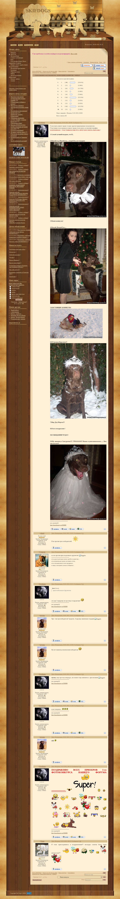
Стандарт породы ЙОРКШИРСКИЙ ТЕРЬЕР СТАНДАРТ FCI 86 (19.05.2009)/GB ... (16, 208)
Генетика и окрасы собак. (16, 167)
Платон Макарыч (14, 260)
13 (83, 584)
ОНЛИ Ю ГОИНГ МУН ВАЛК (18, 157)
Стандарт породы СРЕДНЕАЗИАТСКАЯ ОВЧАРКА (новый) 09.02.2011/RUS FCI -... (18, 193)
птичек (14, 290)
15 (83, 645)
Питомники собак (16, 123)
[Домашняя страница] (72, 529)
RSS (104, 62)
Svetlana (42, 123)
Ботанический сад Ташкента (19, 137)
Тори (42, 841)
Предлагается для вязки (24, 230)
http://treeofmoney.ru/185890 (58, 525)
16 (83, 674)
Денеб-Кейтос (15, 310)
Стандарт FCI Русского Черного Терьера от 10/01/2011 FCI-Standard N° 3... (18, 200)
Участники (86, 62)
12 (83, 552)
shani (42, 533)
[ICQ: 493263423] (80, 529)
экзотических (16, 296)
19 (80, 766)
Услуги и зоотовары (17, 130)
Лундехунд (12, 252)
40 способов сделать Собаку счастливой (20, 177)
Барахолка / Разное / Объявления (17, 115)
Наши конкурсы (62, 71)
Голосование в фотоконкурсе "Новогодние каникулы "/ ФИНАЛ (53, 72)
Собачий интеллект (14, 254)
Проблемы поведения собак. (17, 249)
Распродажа (14, 113)
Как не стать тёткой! (15, 263)
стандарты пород (23, 190)
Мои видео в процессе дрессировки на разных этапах (19, 106)
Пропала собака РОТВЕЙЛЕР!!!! (18, 241)
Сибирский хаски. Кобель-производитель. (16, 232)
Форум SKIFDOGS (36, 71)
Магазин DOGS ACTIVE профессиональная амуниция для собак (19, 126)
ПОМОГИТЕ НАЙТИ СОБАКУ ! (18, 237)
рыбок (13, 292)
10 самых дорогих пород (18, 132)
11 (83, 533)
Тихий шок (12, 276)
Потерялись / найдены (24, 235)
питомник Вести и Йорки (18, 315)
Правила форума (94, 62)
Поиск (100, 62)
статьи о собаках (23, 165)
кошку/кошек (15, 288)
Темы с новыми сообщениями (75, 62)
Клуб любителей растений (18, 141)
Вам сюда (74, 54)
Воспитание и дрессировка (19, 111)
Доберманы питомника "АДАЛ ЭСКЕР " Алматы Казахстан (18, 119)
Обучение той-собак (15, 181)
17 (83, 705)
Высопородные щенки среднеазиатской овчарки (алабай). (18, 98)
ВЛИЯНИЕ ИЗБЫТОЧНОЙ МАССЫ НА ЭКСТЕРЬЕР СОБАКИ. (17, 186)
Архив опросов (22, 302)
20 (80, 841)
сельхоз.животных (17, 298)
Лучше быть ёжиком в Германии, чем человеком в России (18, 266)
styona (42, 615)
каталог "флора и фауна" (18, 317)
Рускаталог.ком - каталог (18, 319)
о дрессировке (15, 312)
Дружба (11, 257)
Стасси (42, 552)
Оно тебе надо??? (14, 269)
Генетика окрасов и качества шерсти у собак (17, 215)
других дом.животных (18, 294)
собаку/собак (16, 286)
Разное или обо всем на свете (50, 71)
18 (83, 737)
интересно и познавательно (25, 175)
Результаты (14, 302)
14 (83, 615)
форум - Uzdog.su (16, 314)
